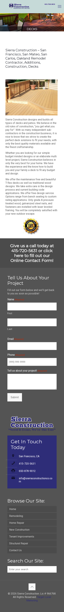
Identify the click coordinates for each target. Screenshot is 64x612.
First (9, 313)
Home (12, 509)
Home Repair (16, 522)
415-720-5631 (27, 463)
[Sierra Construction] (32, 6)
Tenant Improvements (21, 536)
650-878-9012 (27, 471)
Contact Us (15, 550)
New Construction (19, 529)
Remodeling (16, 516)
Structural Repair (18, 543)
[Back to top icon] (32, 586)
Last (9, 329)
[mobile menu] (59, 6)
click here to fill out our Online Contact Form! (32, 255)
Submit (15, 397)
